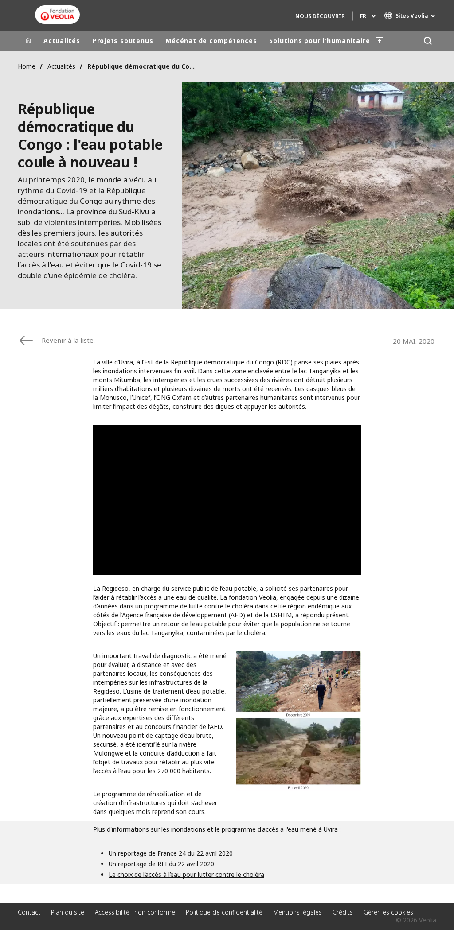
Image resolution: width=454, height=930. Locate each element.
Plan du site (67, 912)
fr (363, 16)
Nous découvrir (320, 16)
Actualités (61, 40)
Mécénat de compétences (211, 40)
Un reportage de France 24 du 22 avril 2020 (171, 853)
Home (26, 66)
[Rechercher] (427, 41)
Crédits (343, 912)
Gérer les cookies (388, 912)
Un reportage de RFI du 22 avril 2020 (161, 864)
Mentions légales (297, 912)
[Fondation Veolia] (57, 14)
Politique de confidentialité (224, 912)
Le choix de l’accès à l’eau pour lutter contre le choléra (186, 874)
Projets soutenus (123, 40)
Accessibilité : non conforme (135, 912)
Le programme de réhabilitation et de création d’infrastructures (147, 798)
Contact (29, 912)
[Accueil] (28, 40)
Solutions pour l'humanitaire (319, 40)
